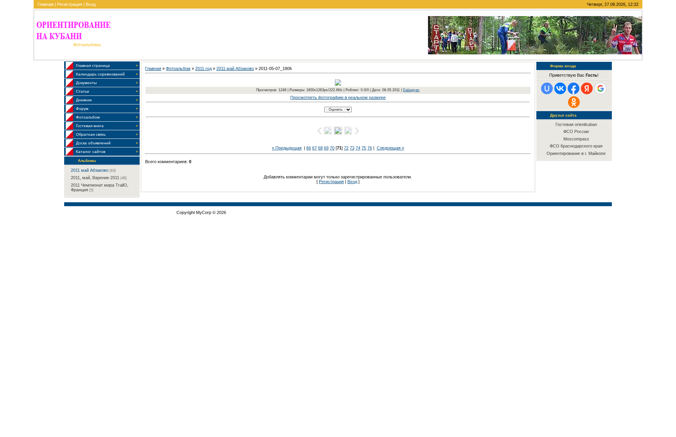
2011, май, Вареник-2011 (95, 177)
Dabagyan (411, 90)
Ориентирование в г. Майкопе (576, 153)
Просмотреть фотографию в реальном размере (338, 97)
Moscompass (576, 139)
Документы (86, 83)
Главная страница (93, 65)
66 (308, 148)
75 (363, 148)
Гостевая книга (90, 126)
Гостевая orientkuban (576, 124)
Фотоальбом (88, 117)
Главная (46, 4)
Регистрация (69, 4)
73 (352, 148)
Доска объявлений (93, 143)
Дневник (84, 100)
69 (326, 148)
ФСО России (576, 131)
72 (346, 148)
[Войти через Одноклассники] (574, 102)
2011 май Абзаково (89, 170)
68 (320, 148)
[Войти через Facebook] (573, 88)
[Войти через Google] (600, 88)
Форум (82, 108)
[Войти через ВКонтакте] (560, 88)
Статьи (82, 91)
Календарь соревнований (100, 74)
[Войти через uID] (547, 88)
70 (332, 148)
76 (369, 148)
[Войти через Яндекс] (587, 88)
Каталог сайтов (90, 151)
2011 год (203, 68)
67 (314, 148)
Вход (90, 4)
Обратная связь (91, 134)
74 (358, 148)
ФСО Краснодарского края (576, 146)
